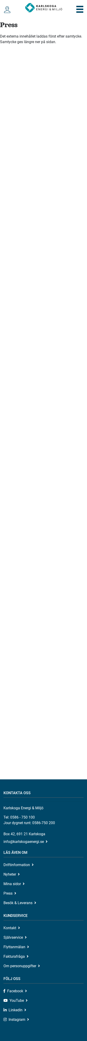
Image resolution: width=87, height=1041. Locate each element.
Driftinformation (16, 865)
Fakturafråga (14, 956)
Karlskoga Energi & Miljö (43, 7)
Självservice (13, 937)
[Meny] (80, 9)
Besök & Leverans (17, 903)
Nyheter (9, 874)
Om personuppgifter (19, 966)
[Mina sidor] (7, 10)
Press (8, 893)
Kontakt (9, 928)
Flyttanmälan (14, 947)
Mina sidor (12, 884)
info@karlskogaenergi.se (23, 841)
